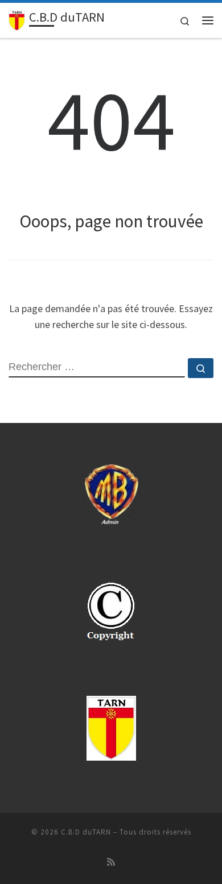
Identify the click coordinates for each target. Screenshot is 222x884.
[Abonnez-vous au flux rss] (111, 862)
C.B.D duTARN (86, 832)
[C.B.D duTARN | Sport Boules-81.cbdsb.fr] (17, 19)
